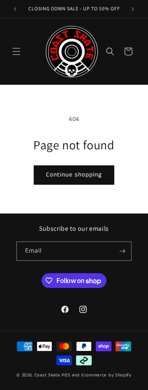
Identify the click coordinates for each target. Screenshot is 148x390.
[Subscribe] (122, 251)
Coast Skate (47, 375)
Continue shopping (74, 174)
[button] (16, 51)
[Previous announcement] (15, 9)
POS (66, 375)
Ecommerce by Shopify (106, 375)
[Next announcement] (133, 9)
